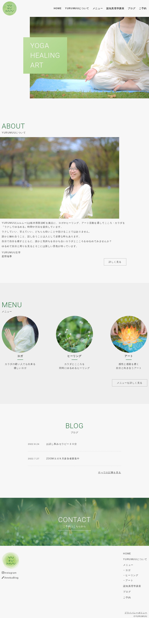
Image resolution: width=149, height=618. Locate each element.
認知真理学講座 (115, 8)
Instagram (10, 573)
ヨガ (128, 570)
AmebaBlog (11, 578)
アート (129, 580)
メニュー (98, 8)
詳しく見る (115, 262)
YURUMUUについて (77, 8)
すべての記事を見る (109, 472)
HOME (58, 8)
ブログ (131, 8)
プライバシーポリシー (136, 613)
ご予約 (143, 8)
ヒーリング (131, 575)
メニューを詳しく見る (129, 383)
